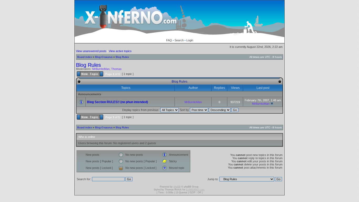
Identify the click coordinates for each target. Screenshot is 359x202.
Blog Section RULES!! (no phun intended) (117, 102)
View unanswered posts (91, 51)
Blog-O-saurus (103, 56)
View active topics (120, 51)
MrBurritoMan (101, 68)
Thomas (116, 68)
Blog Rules (122, 56)
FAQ (169, 40)
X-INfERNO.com (195, 189)
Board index (84, 56)
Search (179, 40)
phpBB (177, 186)
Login (189, 40)
